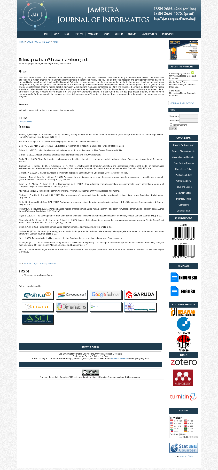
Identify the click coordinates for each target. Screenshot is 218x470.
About (56, 34)
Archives (132, 34)
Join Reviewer (168, 34)
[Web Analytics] (177, 456)
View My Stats (186, 456)
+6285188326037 (119, 358)
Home (46, 34)
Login (67, 34)
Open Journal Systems (182, 103)
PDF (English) (25, 121)
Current (119, 34)
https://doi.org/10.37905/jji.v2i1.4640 (40, 263)
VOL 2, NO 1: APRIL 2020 (39, 42)
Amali (55, 42)
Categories (93, 34)
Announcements (149, 34)
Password (174, 120)
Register (79, 34)
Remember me (180, 125)
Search (107, 34)
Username (174, 116)
